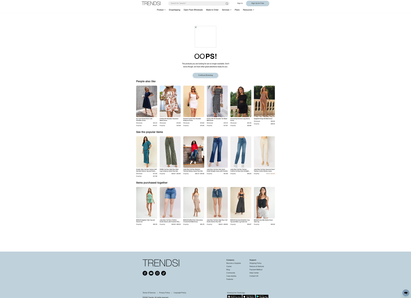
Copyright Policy (180, 293)
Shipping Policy (255, 263)
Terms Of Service (149, 293)
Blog (228, 270)
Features (229, 279)
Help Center (254, 273)
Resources (247, 10)
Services (225, 10)
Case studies (231, 276)
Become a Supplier (233, 263)
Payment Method (255, 270)
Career (229, 266)
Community (230, 273)
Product (160, 10)
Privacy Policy (164, 293)
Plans (237, 10)
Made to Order (212, 10)
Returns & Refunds (256, 266)
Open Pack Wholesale (193, 10)
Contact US (253, 276)
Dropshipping (174, 10)
